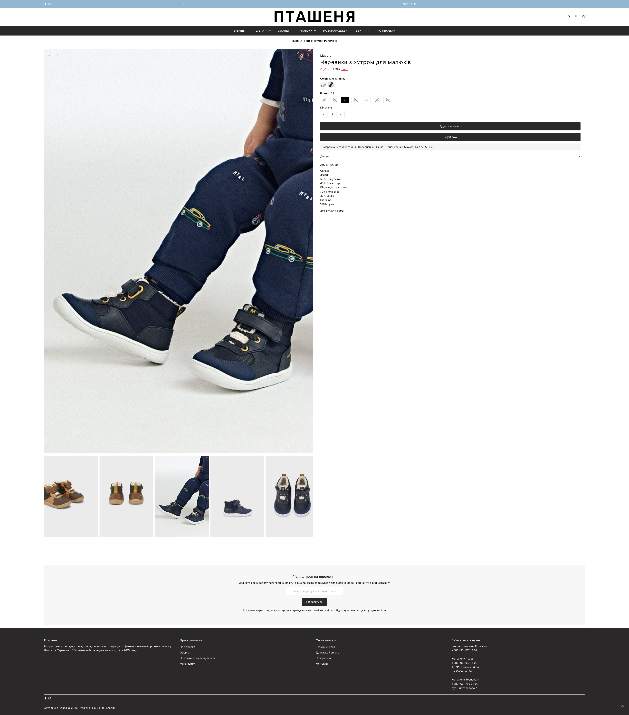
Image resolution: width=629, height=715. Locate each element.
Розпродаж (386, 30)
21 (345, 99)
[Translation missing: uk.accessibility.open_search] (569, 16)
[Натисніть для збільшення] (308, 54)
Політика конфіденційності (197, 658)
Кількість (326, 107)
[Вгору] (622, 706)
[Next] (445, 4)
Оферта (185, 652)
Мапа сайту (187, 663)
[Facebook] (45, 4)
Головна (296, 40)
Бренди (239, 30)
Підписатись (314, 601)
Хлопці (284, 30)
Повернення (323, 658)
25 (389, 100)
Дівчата (262, 30)
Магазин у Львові (463, 658)
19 (325, 100)
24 (378, 100)
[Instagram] (50, 4)
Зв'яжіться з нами (332, 210)
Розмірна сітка (325, 647)
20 (336, 100)
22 (357, 100)
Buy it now (450, 137)
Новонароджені (335, 30)
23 (368, 100)
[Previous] (183, 4)
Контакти (322, 663)
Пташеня (84, 707)
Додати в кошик (450, 126)
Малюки (307, 30)
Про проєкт (187, 647)
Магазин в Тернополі (465, 679)
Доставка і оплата (327, 652)
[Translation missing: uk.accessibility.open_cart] (583, 16)
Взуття (362, 30)
